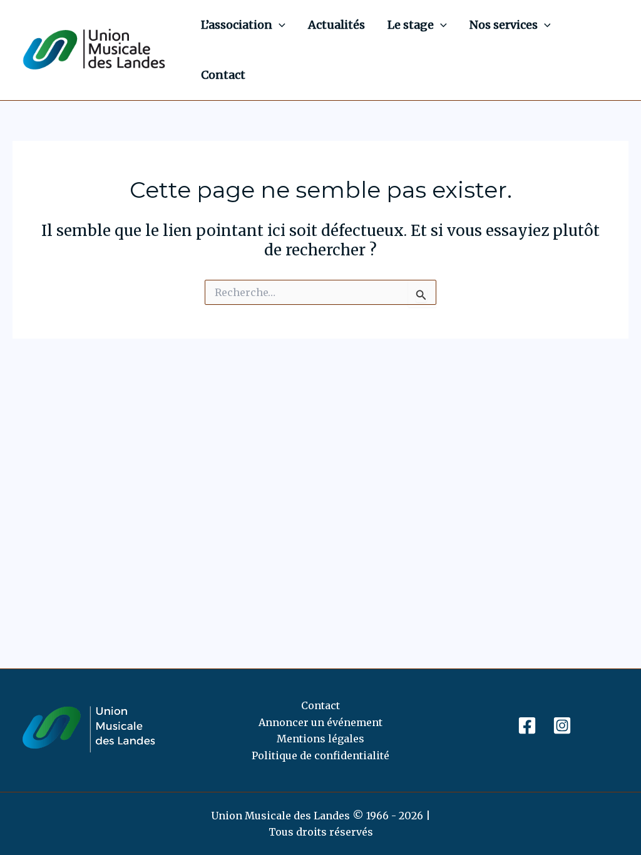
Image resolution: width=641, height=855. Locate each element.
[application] (278, 25)
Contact (223, 75)
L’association (236, 25)
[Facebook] (527, 725)
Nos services (503, 25)
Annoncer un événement (320, 722)
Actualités (336, 25)
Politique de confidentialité (320, 755)
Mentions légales (320, 738)
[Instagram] (562, 725)
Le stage (410, 25)
